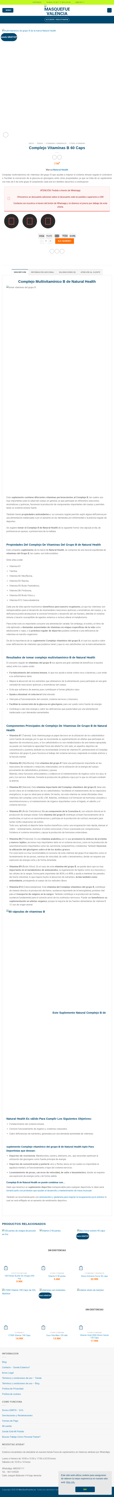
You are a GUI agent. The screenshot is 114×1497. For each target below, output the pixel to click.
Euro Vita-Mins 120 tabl (57, 1335)
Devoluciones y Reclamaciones (17, 1415)
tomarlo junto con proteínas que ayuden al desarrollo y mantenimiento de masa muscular (49, 1190)
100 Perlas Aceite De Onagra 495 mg (19, 1277)
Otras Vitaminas (77, 143)
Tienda (40, 143)
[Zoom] (5, 135)
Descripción (20, 272)
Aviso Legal (8, 1373)
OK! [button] (85, 1489)
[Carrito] (109, 10)
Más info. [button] (70, 1482)
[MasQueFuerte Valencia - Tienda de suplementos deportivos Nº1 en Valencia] (57, 10)
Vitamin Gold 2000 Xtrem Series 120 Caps (94, 1336)
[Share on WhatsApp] (52, 251)
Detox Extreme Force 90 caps (94, 1276)
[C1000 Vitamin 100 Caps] (19, 1309)
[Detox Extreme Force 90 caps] (94, 1250)
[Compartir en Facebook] (57, 251)
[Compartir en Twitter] (62, 251)
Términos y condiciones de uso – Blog (20, 1383)
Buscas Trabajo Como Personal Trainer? (21, 1437)
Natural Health (60, 169)
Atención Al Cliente (90, 272)
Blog (4, 1362)
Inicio (31, 143)
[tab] (20, 272)
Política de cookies (11, 1394)
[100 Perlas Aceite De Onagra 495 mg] (19, 1250)
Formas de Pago (10, 1421)
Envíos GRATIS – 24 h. (13, 1410)
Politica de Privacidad (12, 1388)
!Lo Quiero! (64, 241)
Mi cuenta (7, 1426)
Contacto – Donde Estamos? (16, 1367)
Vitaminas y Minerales (56, 143)
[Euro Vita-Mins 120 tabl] (57, 1309)
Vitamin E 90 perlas (57, 1276)
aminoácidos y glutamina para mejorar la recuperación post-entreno (71, 1197)
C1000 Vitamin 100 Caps (19, 1335)
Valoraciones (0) (67, 272)
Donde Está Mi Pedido (13, 1431)
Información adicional (42, 272)
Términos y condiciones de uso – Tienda (21, 1378)
